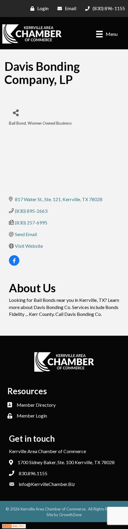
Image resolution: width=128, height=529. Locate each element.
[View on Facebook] (14, 264)
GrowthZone (70, 514)
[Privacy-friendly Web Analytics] (14, 525)
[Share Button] (15, 112)
